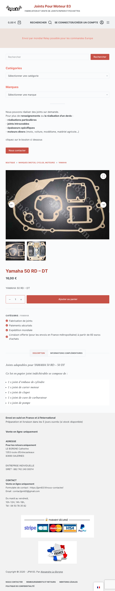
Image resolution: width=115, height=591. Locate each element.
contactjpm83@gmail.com (26, 491)
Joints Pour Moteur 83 (52, 6)
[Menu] (108, 22)
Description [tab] (39, 353)
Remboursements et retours (41, 582)
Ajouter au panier (68, 299)
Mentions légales (68, 582)
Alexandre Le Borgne (52, 571)
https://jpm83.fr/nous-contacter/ (46, 487)
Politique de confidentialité (20, 586)
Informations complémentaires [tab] (66, 353)
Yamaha (24, 315)
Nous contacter (17, 150)
